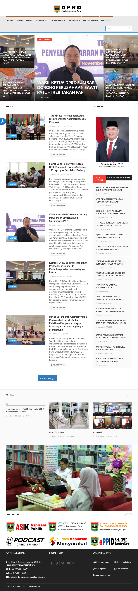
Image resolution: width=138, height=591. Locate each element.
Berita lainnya (47, 378)
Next (94, 68)
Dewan (19, 20)
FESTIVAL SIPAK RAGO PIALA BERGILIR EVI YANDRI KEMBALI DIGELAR (112, 224)
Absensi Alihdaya (123, 562)
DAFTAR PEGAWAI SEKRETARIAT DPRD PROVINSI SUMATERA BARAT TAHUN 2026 (111, 338)
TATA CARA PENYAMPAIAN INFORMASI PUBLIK (107, 286)
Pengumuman (112, 178)
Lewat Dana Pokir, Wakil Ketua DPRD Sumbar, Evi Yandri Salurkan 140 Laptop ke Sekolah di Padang (67, 167)
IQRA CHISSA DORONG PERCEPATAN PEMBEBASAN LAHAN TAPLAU (111, 236)
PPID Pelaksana (90, 20)
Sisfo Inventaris (122, 569)
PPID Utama (74, 20)
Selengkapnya (59, 154)
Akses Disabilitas (13, 432)
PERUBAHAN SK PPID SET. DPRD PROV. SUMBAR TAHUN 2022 (109, 360)
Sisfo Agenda (100, 569)
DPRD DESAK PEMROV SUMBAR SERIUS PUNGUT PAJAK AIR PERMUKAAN (109, 202)
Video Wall (53, 432)
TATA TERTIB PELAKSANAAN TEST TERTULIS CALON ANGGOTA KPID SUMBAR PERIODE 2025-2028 (110, 299)
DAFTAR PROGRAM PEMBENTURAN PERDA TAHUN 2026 (111, 348)
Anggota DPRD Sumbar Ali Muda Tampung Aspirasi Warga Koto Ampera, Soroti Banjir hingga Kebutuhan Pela (120, 90)
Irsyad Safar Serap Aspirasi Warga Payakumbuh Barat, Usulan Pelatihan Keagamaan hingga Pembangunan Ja (117, 56)
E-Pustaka (106, 20)
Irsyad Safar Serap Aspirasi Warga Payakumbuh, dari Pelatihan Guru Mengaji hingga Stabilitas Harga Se (16, 89)
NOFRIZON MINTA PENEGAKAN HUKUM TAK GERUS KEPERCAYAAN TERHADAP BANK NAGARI (110, 213)
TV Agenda (97, 432)
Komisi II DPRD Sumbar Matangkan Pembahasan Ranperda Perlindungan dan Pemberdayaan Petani (17, 57)
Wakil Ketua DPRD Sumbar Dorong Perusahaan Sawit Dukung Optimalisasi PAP (68, 217)
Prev (43, 68)
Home (10, 20)
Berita (29, 20)
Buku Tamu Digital (102, 575)
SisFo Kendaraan (102, 562)
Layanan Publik (58, 20)
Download (125, 178)
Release (13, 136)
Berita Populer (99, 179)
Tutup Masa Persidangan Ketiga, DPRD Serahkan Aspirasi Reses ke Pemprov (66, 87)
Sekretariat (41, 20)
